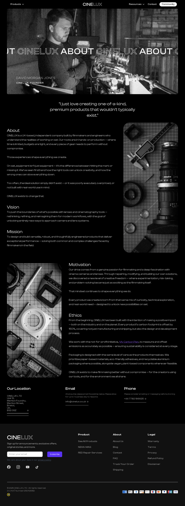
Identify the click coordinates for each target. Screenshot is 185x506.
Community (168, 4)
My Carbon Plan (129, 341)
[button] (16, 4)
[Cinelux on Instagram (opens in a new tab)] (19, 467)
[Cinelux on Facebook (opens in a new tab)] (9, 467)
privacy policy (44, 459)
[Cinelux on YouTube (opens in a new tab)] (28, 467)
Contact (152, 4)
